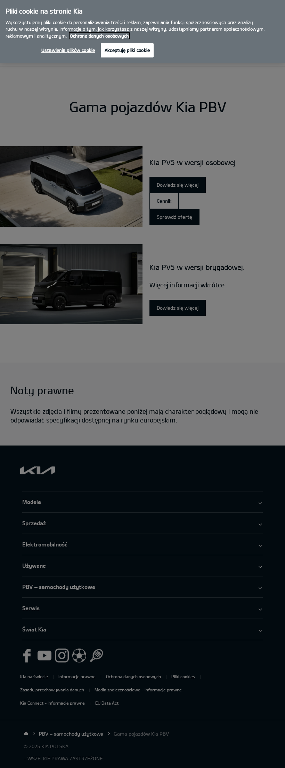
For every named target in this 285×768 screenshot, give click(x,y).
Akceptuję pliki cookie (127, 50)
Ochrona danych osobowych (99, 36)
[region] (142, 31)
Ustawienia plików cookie (68, 50)
